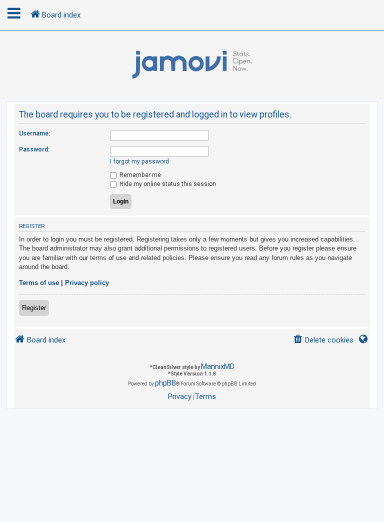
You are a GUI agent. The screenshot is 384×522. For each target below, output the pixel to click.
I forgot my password (139, 161)
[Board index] (192, 65)
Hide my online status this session (167, 184)
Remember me (139, 175)
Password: (34, 149)
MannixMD (217, 366)
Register (34, 308)
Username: (34, 133)
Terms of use (39, 282)
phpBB (165, 383)
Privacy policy (87, 282)
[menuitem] (323, 340)
